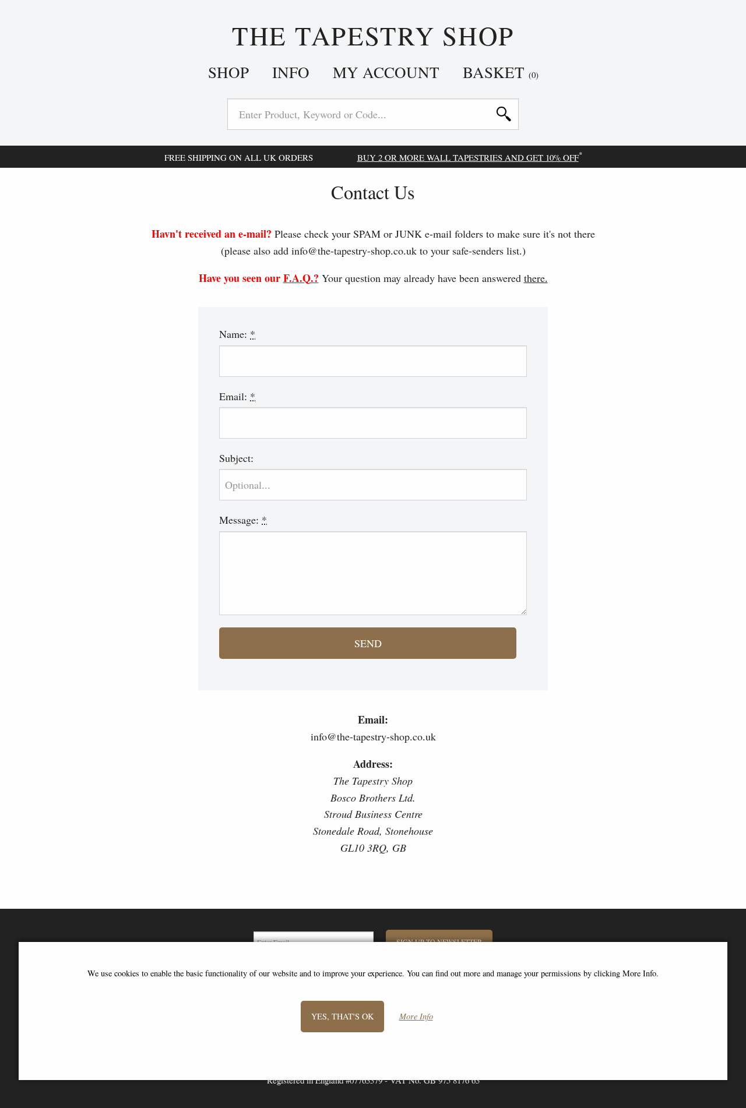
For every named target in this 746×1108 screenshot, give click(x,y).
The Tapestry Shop (373, 36)
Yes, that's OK (342, 1015)
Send (368, 643)
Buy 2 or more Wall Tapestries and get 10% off (468, 157)
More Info (416, 1016)
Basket (501, 72)
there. (536, 278)
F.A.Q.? (301, 277)
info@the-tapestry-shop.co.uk (373, 736)
